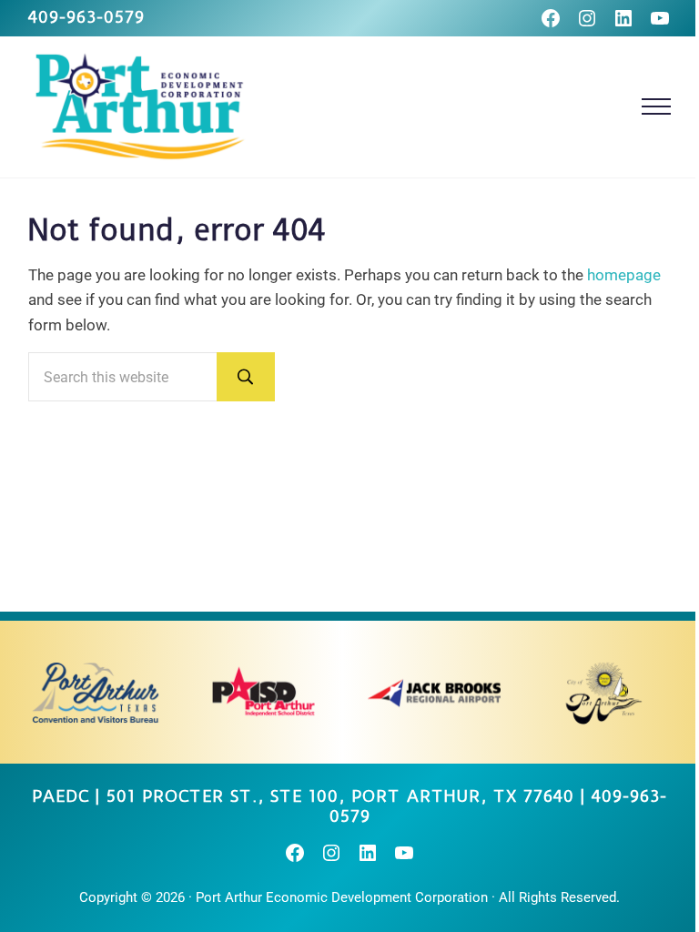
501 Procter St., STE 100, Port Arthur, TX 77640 (340, 796)
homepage (624, 275)
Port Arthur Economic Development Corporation (342, 897)
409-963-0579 (86, 17)
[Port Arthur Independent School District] (264, 692)
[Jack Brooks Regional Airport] (434, 692)
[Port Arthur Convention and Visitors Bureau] (94, 692)
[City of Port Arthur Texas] (603, 692)
